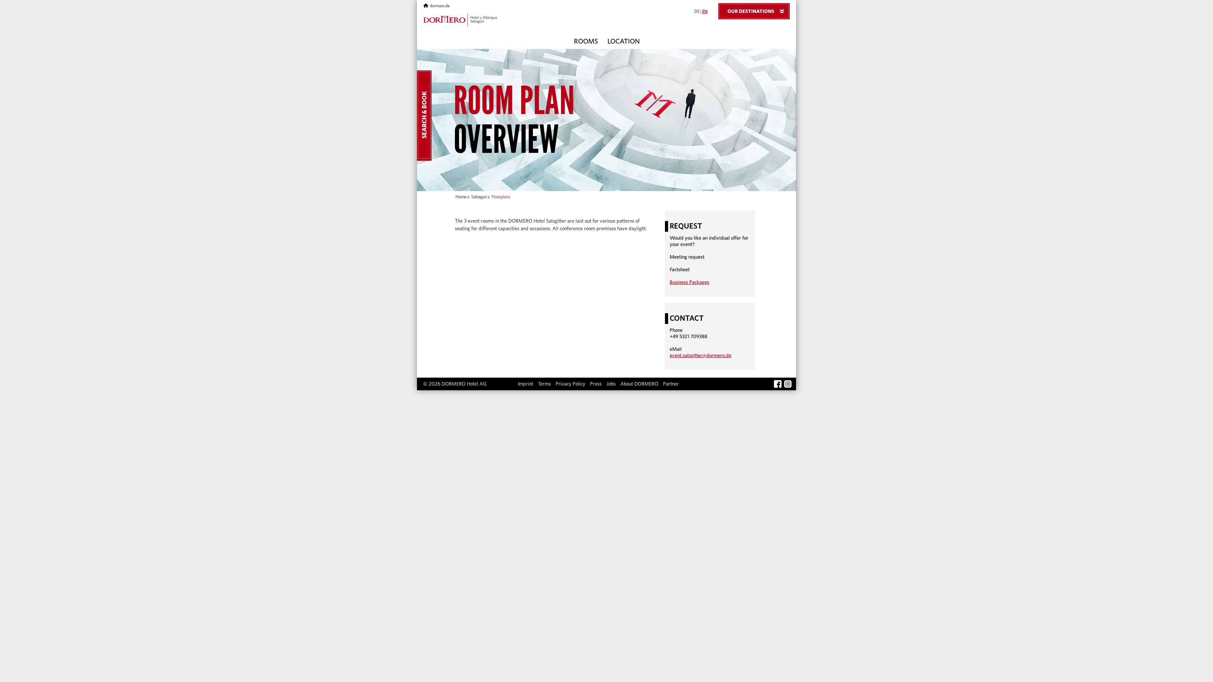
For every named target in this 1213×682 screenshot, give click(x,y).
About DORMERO (639, 383)
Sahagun (479, 197)
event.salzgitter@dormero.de (700, 355)
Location (623, 41)
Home (461, 197)
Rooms (586, 41)
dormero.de (440, 6)
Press (596, 383)
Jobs (611, 383)
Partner (671, 383)
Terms (544, 383)
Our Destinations (757, 11)
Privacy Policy (570, 383)
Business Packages (689, 282)
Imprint (525, 383)
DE (697, 11)
